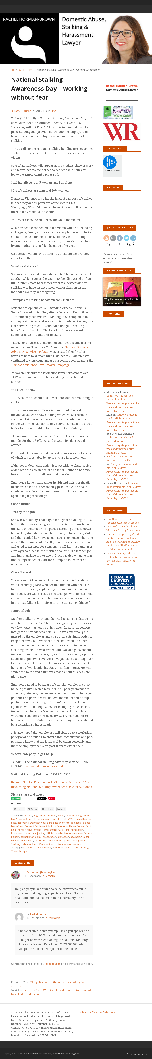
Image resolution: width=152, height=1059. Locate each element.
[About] (127, 1053)
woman (68, 844)
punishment (26, 840)
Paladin (15, 837)
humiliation (77, 829)
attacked (51, 815)
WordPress (58, 1053)
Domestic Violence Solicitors (40, 826)
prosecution (49, 837)
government (34, 829)
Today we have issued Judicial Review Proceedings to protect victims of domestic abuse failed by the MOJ (122, 403)
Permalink (50, 876)
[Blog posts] (146, 1053)
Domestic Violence (59, 822)
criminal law (80, 819)
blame (60, 815)
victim (24, 844)
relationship (58, 840)
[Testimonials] (135, 1053)
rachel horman (42, 840)
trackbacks (53, 963)
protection (63, 837)
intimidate (30, 833)
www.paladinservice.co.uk (45, 766)
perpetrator (27, 837)
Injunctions (17, 833)
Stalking (15, 844)
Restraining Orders (77, 840)
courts (63, 819)
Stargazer (74, 1053)
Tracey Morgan (19, 851)
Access (28, 815)
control (55, 819)
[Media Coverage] (131, 1053)
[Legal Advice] (139, 1053)
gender (22, 829)
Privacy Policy (88, 1012)
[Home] (13, 70)
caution (69, 815)
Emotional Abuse (66, 826)
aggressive (39, 815)
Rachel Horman (30, 1053)
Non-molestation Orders (78, 833)
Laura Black (44, 847)
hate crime (63, 829)
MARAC (49, 833)
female (80, 826)
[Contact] (142, 1053)
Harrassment (49, 829)
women (77, 844)
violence (33, 844)
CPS (70, 819)
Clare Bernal (30, 847)
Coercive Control (25, 819)
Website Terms (108, 1012)
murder (59, 833)
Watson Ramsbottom (51, 844)
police (38, 837)
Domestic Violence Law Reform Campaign (40, 365)
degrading (23, 822)
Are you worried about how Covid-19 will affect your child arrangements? (123, 545)
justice (40, 833)
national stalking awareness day (70, 847)
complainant (43, 819)
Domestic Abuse (39, 822)
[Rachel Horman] (76, 38)
